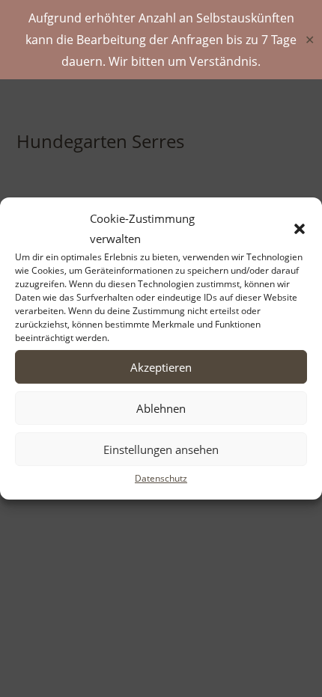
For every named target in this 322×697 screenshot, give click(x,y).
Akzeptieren (161, 367)
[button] (299, 228)
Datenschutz (161, 478)
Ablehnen (161, 408)
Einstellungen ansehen (161, 449)
